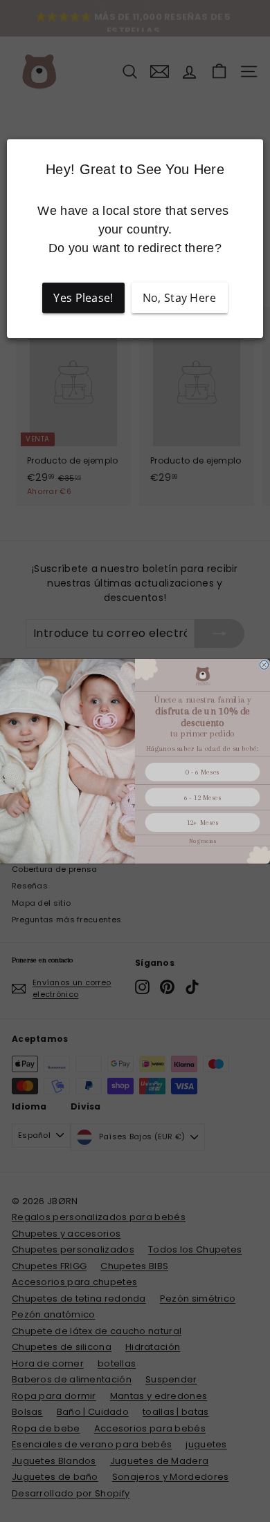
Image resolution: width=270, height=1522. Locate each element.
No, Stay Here (180, 297)
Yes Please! (83, 297)
